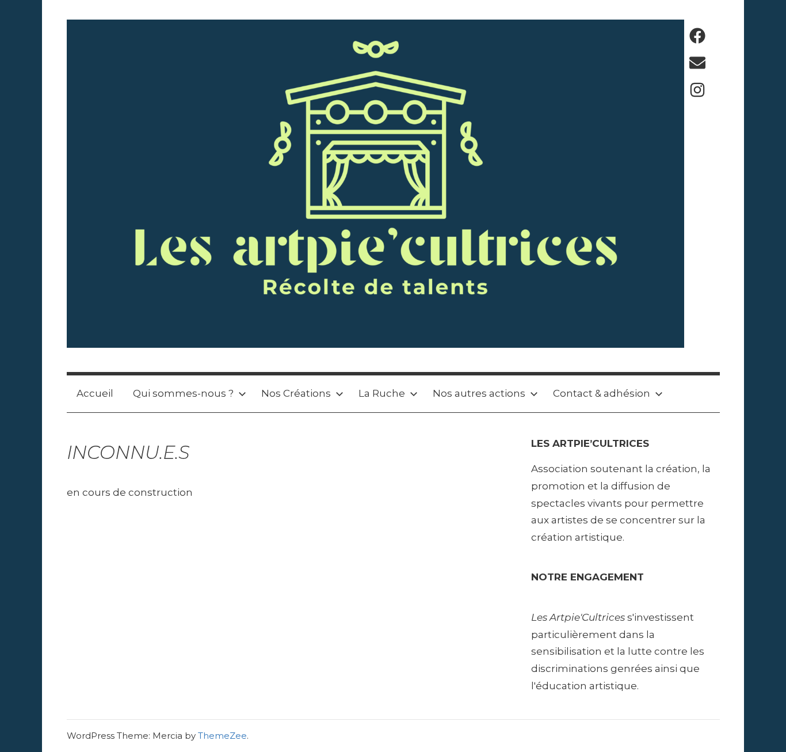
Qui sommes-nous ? (183, 393)
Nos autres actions (479, 393)
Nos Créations (296, 393)
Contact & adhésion (601, 393)
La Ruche (381, 393)
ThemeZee (222, 735)
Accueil (95, 393)
